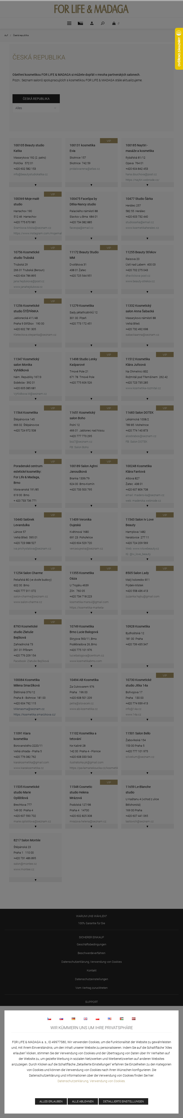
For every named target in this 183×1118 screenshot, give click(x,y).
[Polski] (97, 1018)
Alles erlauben (51, 1101)
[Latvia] (133, 1018)
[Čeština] (49, 1018)
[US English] (109, 1018)
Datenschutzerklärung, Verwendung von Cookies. (91, 1081)
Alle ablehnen (83, 1101)
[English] (85, 1018)
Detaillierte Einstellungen (123, 1101)
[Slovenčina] (61, 1018)
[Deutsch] (73, 1018)
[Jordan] (121, 1018)
